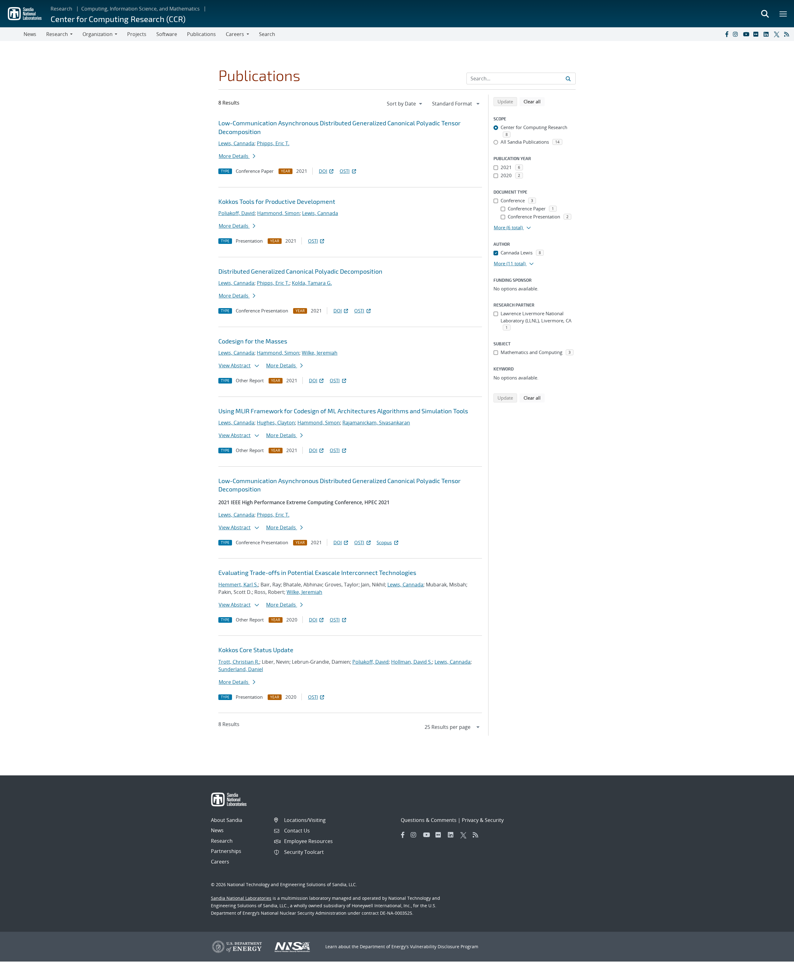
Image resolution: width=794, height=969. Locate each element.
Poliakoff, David (236, 213)
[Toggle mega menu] (783, 13)
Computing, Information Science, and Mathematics (140, 8)
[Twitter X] (777, 34)
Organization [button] (98, 34)
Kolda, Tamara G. (312, 283)
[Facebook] (726, 34)
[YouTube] (747, 34)
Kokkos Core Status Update (255, 649)
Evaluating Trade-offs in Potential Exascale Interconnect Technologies (317, 572)
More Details (234, 156)
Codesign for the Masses (252, 341)
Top (775, 961)
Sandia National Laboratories (241, 898)
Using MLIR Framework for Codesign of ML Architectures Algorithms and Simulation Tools (343, 411)
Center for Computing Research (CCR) (118, 19)
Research (61, 8)
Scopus (384, 542)
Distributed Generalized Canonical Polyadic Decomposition (300, 271)
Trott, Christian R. (238, 661)
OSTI (345, 171)
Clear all (534, 101)
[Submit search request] (568, 78)
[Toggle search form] (765, 13)
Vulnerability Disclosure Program (444, 946)
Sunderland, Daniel (240, 669)
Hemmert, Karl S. (238, 584)
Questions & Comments (429, 820)
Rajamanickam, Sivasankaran (376, 422)
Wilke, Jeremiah (319, 352)
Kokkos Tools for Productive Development (276, 201)
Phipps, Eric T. (273, 143)
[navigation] (405, 103)
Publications (201, 34)
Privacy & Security (483, 820)
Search (267, 34)
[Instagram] (736, 34)
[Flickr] (757, 34)
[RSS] (788, 34)
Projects (136, 34)
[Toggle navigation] (12, 34)
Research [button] (57, 34)
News (30, 34)
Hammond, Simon (278, 213)
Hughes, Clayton (276, 422)
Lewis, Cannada (236, 143)
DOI (323, 171)
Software (166, 34)
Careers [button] (235, 34)
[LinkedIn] (767, 34)
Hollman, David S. (411, 661)
